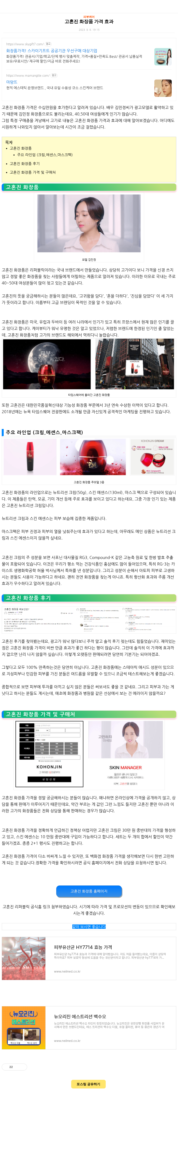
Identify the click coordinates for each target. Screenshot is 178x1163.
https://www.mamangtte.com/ (27, 75)
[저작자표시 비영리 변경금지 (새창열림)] (33, 1067)
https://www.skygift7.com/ (25, 44)
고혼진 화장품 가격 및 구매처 (33, 172)
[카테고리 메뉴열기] (170, 6)
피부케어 (89, 16)
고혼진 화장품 (21, 148)
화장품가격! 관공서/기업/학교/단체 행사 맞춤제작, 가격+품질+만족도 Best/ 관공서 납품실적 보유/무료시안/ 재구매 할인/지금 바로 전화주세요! (74, 58)
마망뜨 (11, 82)
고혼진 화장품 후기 (25, 163)
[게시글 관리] (22, 1067)
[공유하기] (17, 1067)
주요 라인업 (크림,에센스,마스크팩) (45, 155)
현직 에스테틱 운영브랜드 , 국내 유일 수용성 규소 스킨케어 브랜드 (54, 88)
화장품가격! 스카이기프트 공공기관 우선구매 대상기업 (51, 50)
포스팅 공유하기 (88, 1084)
